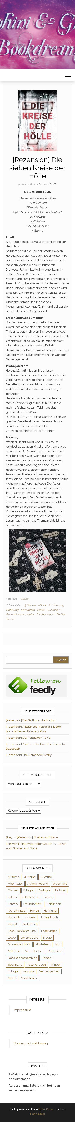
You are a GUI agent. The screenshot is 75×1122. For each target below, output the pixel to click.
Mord (40, 610)
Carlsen (13, 890)
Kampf (12, 924)
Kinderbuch (30, 924)
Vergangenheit (49, 971)
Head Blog (37, 1114)
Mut (57, 944)
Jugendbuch (49, 917)
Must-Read (43, 944)
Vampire (28, 971)
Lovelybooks (29, 937)
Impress (30, 917)
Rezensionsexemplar (20, 614)
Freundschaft (32, 904)
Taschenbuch (45, 614)
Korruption (28, 610)
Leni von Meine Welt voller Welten (29, 844)
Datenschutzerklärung (30, 1043)
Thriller (60, 614)
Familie (48, 897)
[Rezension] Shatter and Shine (37, 837)
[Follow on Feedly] (37, 685)
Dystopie (44, 890)
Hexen (34, 910)
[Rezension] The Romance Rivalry (29, 755)
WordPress (45, 1109)
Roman (46, 958)
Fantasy (13, 904)
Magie (47, 937)
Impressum (22, 1010)
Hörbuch (14, 917)
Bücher (25, 598)
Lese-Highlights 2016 (22, 931)
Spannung (15, 964)
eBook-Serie (30, 897)
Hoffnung (12, 610)
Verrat (12, 978)
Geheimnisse (16, 910)
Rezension (53, 610)
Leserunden (49, 931)
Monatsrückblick (19, 944)
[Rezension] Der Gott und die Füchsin (31, 720)
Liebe (12, 937)
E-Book (60, 890)
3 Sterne (13, 877)
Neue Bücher (34, 951)
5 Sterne (30, 605)
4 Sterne (30, 877)
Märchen (14, 951)
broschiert (60, 883)
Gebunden (53, 904)
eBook (42, 605)
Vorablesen (29, 978)
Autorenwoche (38, 883)
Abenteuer (15, 883)
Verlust (10, 619)
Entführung (56, 605)
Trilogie (13, 971)
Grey (52, 184)
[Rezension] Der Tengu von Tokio (28, 737)
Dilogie (28, 890)
